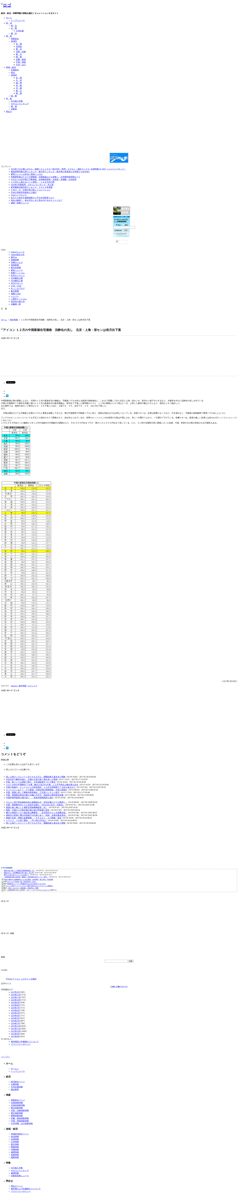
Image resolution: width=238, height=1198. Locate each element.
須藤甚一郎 (16, 304)
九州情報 (15, 1142)
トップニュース (18, 20)
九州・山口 (21, 65)
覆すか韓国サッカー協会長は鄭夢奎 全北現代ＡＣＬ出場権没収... (36, 813)
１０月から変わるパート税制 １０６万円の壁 (33, 182)
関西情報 (15, 1147)
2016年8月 (15, 1005)
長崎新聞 (15, 260)
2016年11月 (16, 997)
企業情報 (15, 1084)
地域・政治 (11, 67)
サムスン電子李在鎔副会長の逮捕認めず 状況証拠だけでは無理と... (36, 802)
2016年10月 (16, 1000)
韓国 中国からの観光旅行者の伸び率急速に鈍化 (28, 810)
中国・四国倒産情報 (20, 1121)
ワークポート (44, 890)
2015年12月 (16, 1026)
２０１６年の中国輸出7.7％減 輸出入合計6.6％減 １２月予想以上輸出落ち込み (42, 785)
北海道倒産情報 (18, 1105)
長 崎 (19, 85)
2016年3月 (15, 1018)
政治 (13, 72)
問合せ (9, 112)
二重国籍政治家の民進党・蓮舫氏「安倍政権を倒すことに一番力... (26, 877)
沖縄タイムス (17, 262)
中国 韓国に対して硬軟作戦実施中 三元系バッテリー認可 (33, 792)
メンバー (15, 296)
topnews (14, 686)
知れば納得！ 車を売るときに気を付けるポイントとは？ (36, 200)
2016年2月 (15, 1021)
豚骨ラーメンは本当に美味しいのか (27, 174)
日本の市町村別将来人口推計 (24, 192)
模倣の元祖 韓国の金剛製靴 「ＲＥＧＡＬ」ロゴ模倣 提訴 (33, 818)
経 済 (9, 23)
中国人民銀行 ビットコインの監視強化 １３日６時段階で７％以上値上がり (40, 787)
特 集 (9, 99)
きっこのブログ (18, 288)
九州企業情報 (17, 1087)
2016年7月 (15, 1008)
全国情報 (15, 1139)
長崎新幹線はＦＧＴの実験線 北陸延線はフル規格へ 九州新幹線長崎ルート (45, 177)
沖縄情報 (15, 1150)
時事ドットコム (18, 273)
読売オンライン (18, 275)
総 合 (14, 26)
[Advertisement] (119, 120)
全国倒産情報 (17, 1103)
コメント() (32, 686)
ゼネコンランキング (20, 104)
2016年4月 (15, 1016)
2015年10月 (16, 1031)
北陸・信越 (21, 52)
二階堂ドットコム (19, 299)
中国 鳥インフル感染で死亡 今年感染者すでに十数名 (31, 782)
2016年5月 (15, 1013)
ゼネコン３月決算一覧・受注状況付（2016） (22, 882)
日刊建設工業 (17, 278)
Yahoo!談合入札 (18, 255)
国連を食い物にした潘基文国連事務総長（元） (27, 807)
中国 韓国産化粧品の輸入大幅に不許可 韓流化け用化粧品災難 (34, 795)
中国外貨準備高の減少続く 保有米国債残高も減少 (30, 798)
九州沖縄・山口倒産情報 (22, 1123)
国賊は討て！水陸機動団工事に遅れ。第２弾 (19, 873)
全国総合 (15, 70)
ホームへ (15, 1069)
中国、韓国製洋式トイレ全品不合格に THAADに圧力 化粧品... (35, 805)
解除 (126, 225)
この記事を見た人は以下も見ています (23, 764)
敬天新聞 (15, 291)
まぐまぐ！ (126, 235)
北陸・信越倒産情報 (20, 1110)
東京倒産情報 (17, 1113)
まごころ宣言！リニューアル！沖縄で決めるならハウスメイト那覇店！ (30, 886)
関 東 (19, 57)
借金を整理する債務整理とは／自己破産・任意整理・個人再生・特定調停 (28, 879)
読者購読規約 (118, 230)
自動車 (14, 109)
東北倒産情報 (17, 1108)
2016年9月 (15, 1002)
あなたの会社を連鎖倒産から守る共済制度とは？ (33, 198)
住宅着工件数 (17, 101)
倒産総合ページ (18, 1100)
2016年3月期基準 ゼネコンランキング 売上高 (32, 185)
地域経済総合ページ (20, 1134)
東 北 (19, 49)
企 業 (14, 28)
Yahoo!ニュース (18, 252)
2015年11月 (16, 1029)
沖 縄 (19, 88)
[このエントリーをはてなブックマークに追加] (7, 396)
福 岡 (19, 83)
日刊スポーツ (17, 283)
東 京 (19, 54)
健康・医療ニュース (20, 203)
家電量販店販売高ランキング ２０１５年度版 (32, 187)
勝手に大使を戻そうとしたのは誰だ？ (16, 875)
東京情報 (15, 1144)
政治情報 (15, 1136)
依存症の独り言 (18, 301)
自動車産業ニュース (20, 1176)
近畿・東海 (21, 59)
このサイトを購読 (28, 979)
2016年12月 (16, 995)
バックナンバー (121, 233)
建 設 (14, 33)
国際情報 (15, 1157)
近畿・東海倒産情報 (20, 1118)
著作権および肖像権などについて (26, 1189)
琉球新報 (15, 265)
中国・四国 (21, 62)
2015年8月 (15, 1036)
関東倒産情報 (17, 1116)
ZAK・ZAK (16, 286)
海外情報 (14, 320)
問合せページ (17, 1186)
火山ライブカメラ (19, 195)
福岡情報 (15, 1152)
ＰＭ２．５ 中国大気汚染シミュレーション (31, 190)
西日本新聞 (16, 268)
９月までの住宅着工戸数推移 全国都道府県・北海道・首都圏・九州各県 (43, 179)
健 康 (14, 106)
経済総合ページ (18, 1082)
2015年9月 (15, 1034)
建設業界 (15, 1089)
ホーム (9, 18)
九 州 (19, 80)
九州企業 (20, 31)
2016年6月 (15, 1010)
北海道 (19, 46)
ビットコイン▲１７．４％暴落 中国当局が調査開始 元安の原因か (36, 790)
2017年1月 (15, 992)
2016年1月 (15, 1023)
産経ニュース (17, 270)
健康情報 (15, 1173)
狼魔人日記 (16, 294)
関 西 (19, 93)
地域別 (14, 41)
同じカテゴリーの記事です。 (19, 770)
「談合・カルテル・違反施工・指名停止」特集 (22, 888)
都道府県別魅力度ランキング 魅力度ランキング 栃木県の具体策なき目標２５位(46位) (50, 172)
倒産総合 (15, 39)
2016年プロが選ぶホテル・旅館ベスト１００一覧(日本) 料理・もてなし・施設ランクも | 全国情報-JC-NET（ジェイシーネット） (68, 169)
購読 (119, 225)
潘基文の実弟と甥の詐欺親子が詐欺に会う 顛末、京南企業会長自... (36, 815)
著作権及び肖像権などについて (25, 1042)
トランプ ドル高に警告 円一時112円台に (26, 820)
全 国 (19, 44)
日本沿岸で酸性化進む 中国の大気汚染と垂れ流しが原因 (32, 779)
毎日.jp (14, 257)
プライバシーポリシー (21, 1044)
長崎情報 (15, 1155)
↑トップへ (5, 1057)
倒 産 (9, 36)
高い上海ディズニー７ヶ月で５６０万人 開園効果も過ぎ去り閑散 (35, 777)
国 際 (14, 96)
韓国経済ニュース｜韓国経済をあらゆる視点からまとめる (26, 884)
